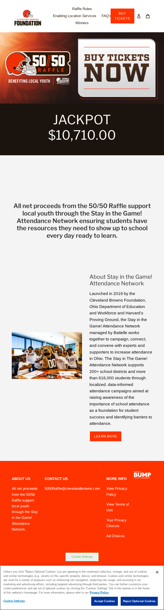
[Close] (157, 572)
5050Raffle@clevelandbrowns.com (72, 489)
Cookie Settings (82, 556)
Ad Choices (115, 536)
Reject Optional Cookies (139, 601)
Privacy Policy (99, 592)
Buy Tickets (122, 16)
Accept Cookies (104, 601)
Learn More (105, 436)
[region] (82, 587)
